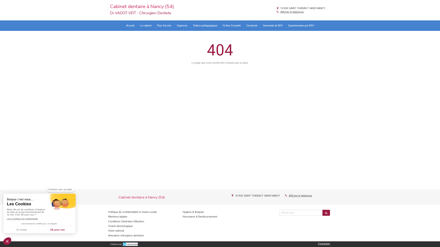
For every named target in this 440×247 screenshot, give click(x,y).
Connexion (324, 243)
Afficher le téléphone (292, 12)
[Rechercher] (326, 213)
